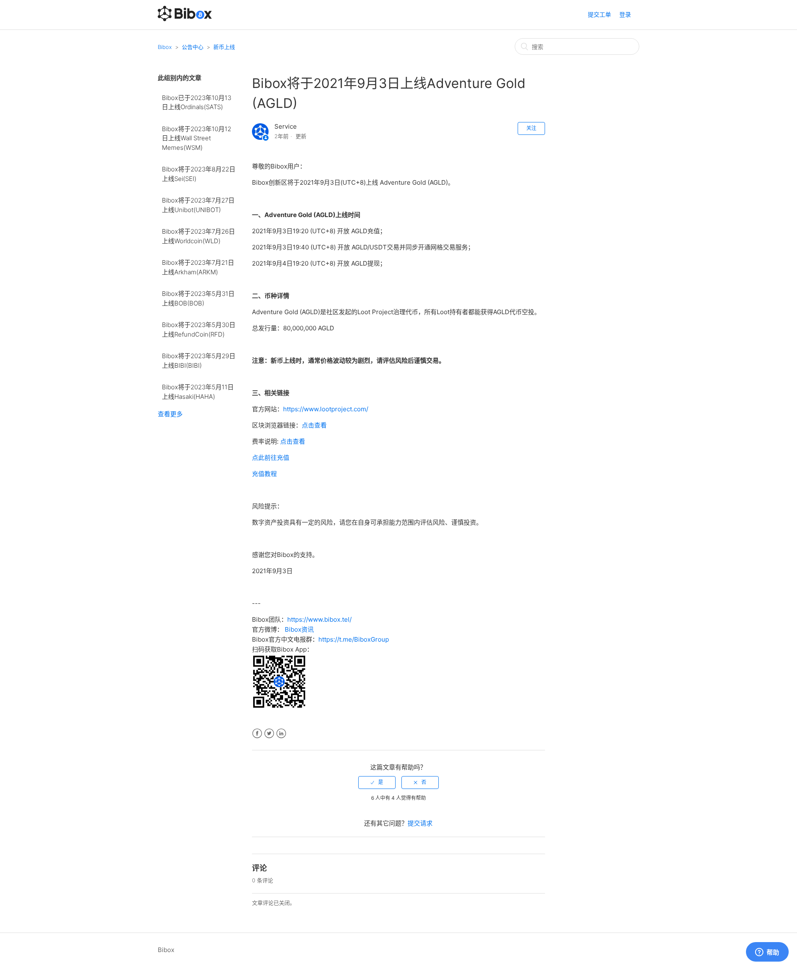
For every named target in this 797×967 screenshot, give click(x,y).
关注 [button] (531, 128)
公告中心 (192, 47)
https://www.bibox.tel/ (319, 619)
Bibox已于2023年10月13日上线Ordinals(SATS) (196, 102)
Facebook (257, 733)
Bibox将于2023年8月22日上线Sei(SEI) (198, 174)
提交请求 (420, 823)
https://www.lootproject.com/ (325, 409)
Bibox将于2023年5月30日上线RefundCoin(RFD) (198, 329)
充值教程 (264, 474)
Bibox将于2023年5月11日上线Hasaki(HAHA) (198, 391)
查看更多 (170, 414)
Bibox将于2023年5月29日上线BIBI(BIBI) (198, 360)
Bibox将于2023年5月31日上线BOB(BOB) (198, 298)
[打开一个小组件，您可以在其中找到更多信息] (767, 952)
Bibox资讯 (299, 629)
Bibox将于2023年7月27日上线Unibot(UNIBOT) (198, 205)
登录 (625, 14)
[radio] (377, 782)
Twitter (269, 733)
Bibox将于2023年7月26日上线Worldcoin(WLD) (198, 236)
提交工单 (599, 14)
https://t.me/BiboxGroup (353, 639)
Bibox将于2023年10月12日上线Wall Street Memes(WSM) (196, 138)
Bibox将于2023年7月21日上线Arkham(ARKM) (198, 267)
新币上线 (224, 47)
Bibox (165, 47)
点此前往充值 (270, 458)
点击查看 (314, 425)
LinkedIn (281, 733)
